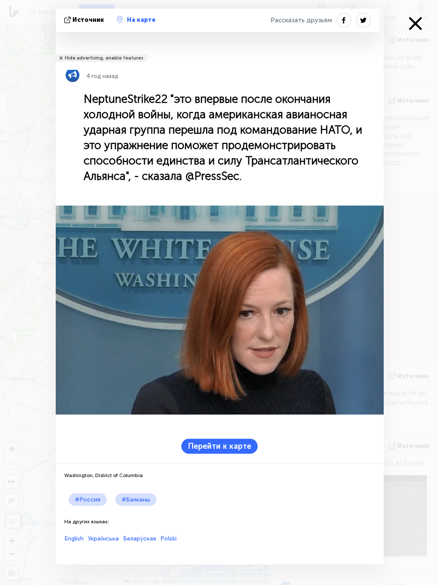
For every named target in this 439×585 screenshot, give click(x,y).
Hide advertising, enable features (104, 58)
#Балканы (136, 499)
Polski (168, 538)
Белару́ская (139, 538)
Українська (103, 538)
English (74, 538)
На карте (141, 20)
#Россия (87, 499)
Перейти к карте (219, 446)
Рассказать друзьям (301, 20)
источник (88, 20)
